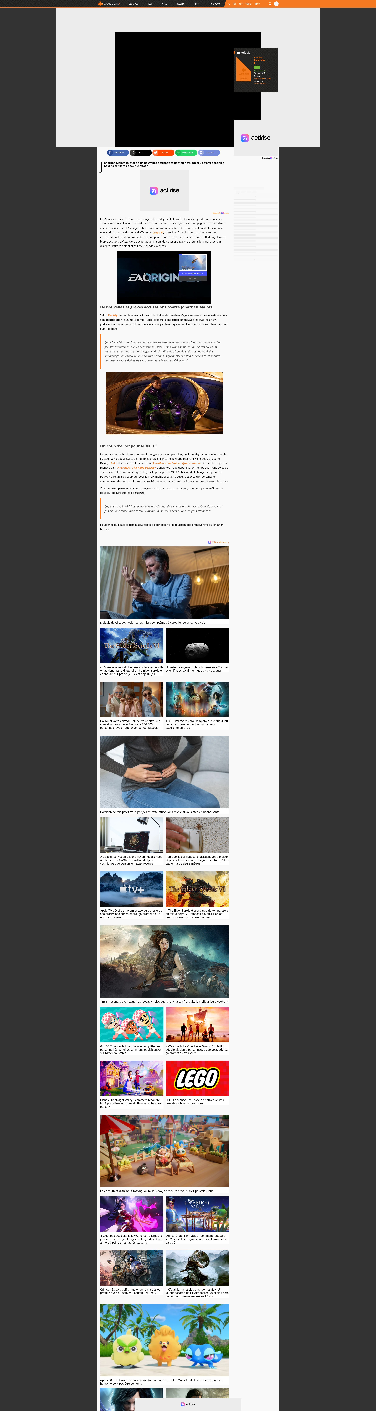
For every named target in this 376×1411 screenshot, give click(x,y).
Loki (113, 463)
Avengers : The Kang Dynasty (137, 467)
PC (229, 4)
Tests (196, 4)
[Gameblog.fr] (109, 3)
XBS (240, 4)
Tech (150, 4)
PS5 (234, 4)
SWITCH (248, 4)
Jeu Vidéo (133, 4)
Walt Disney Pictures (262, 78)
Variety (112, 315)
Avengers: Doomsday (259, 58)
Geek (164, 4)
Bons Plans (214, 4)
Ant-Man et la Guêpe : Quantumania (176, 463)
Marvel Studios (260, 84)
